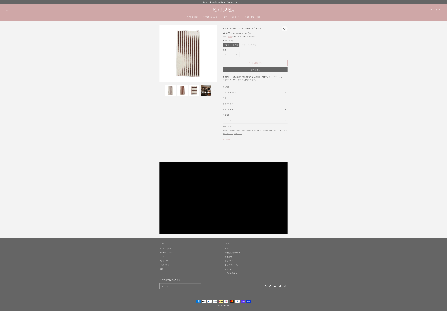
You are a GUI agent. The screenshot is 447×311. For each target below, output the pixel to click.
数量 (224, 50)
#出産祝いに (258, 130)
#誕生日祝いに (268, 130)
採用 (161, 269)
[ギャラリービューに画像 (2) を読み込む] (182, 90)
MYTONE (227, 305)
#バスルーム (238, 134)
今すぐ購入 (255, 70)
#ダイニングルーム (280, 130)
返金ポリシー (230, 261)
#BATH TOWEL (235, 130)
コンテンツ (163, 261)
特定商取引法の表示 (232, 253)
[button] (7, 10)
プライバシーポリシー (233, 265)
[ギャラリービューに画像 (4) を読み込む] (206, 90)
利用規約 (228, 257)
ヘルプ (162, 257)
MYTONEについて (166, 253)
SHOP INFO (164, 265)
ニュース (228, 269)
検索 (226, 249)
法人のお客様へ (231, 273)
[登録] (198, 286)
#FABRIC (226, 130)
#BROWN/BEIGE (247, 130)
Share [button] (227, 139)
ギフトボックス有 (249, 45)
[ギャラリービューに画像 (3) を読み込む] (194, 90)
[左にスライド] (162, 90)
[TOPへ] (443, 308)
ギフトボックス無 (231, 45)
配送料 (230, 36)
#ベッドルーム (228, 134)
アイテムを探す (165, 249)
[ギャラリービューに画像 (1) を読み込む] (170, 90)
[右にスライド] (214, 90)
